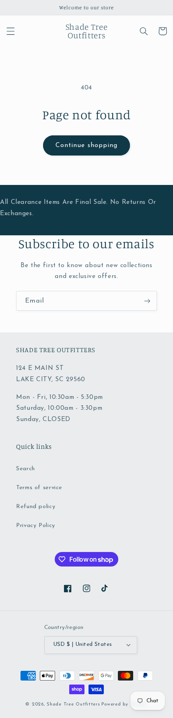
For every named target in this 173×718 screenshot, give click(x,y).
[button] (10, 31)
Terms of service (39, 488)
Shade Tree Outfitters (73, 704)
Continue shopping (86, 145)
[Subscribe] (147, 301)
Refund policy (35, 507)
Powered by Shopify (124, 704)
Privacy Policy (35, 526)
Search (25, 469)
